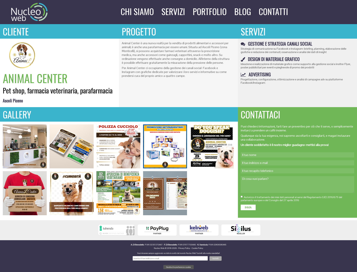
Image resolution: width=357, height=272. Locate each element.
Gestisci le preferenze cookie (178, 267)
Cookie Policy (197, 248)
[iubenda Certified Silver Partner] (116, 236)
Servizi (173, 11)
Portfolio (210, 11)
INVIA (248, 207)
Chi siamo (137, 11)
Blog (242, 11)
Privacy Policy (184, 248)
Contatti (273, 11)
